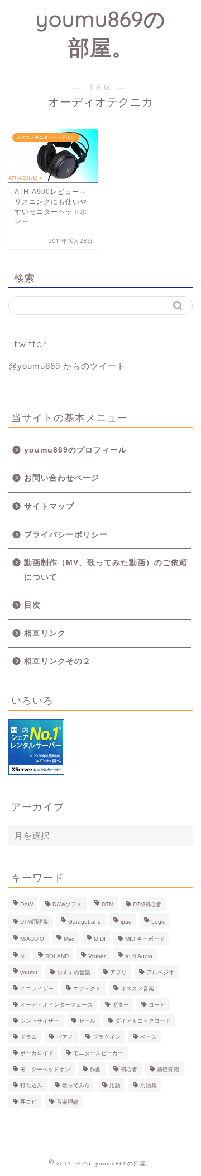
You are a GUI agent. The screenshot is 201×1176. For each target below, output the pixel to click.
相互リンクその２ (57, 661)
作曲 (95, 1069)
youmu (28, 972)
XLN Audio (138, 956)
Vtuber (97, 956)
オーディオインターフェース (56, 1005)
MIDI (100, 939)
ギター (120, 1005)
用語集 (148, 1085)
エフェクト (87, 988)
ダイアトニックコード (143, 1021)
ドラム (28, 1037)
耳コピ (28, 1102)
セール (87, 1021)
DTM (107, 904)
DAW (26, 904)
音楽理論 (67, 1102)
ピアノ (64, 1037)
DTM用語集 (34, 922)
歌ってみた (76, 1085)
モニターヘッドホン (45, 1069)
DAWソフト (67, 904)
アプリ (118, 972)
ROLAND (57, 956)
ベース (148, 1037)
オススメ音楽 (137, 988)
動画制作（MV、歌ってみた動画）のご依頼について (106, 569)
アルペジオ (160, 972)
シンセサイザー (39, 1021)
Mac (69, 939)
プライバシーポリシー (66, 535)
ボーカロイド (37, 1053)
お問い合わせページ (61, 478)
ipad (126, 922)
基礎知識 (168, 1069)
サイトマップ (49, 506)
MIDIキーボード (145, 939)
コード (157, 1005)
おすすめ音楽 (73, 972)
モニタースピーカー (98, 1053)
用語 (115, 1085)
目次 (32, 605)
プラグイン (107, 1037)
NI (23, 956)
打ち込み (31, 1085)
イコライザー (37, 988)
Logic (158, 922)
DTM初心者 (147, 904)
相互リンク (45, 633)
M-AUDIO (32, 939)
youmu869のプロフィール (75, 450)
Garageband (84, 922)
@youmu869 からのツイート (67, 366)
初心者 (129, 1069)
